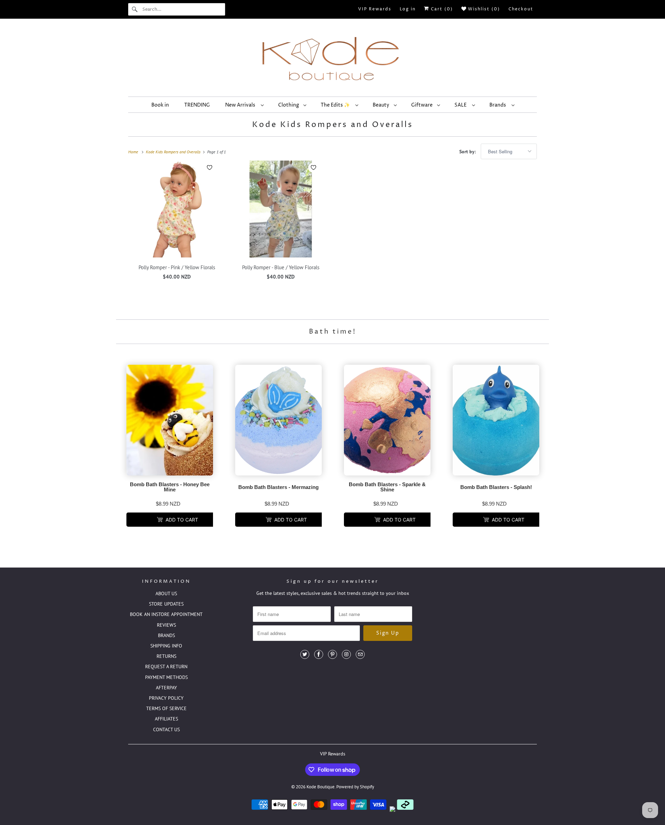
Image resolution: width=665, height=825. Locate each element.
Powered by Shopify (355, 787)
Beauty (381, 105)
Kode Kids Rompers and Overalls (332, 125)
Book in (160, 105)
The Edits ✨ (336, 105)
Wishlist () (483, 9)
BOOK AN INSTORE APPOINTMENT (166, 614)
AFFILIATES (166, 719)
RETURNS (166, 656)
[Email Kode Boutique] (360, 654)
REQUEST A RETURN (166, 666)
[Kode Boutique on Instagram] (346, 654)
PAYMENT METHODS (166, 677)
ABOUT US (166, 593)
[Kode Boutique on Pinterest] (332, 654)
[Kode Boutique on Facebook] (318, 654)
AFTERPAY (166, 688)
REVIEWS (166, 625)
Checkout (520, 9)
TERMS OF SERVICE (166, 708)
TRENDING (197, 105)
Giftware (422, 105)
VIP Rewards (374, 9)
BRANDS (166, 635)
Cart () (441, 9)
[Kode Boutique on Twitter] (304, 654)
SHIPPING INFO (166, 646)
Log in (408, 9)
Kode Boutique (321, 787)
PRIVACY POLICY (166, 698)
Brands (498, 105)
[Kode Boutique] (332, 59)
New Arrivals (241, 105)
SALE (461, 105)
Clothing (289, 105)
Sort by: (468, 151)
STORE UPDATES (166, 604)
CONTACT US (166, 729)
